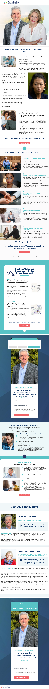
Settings (22, 347)
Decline (13, 347)
